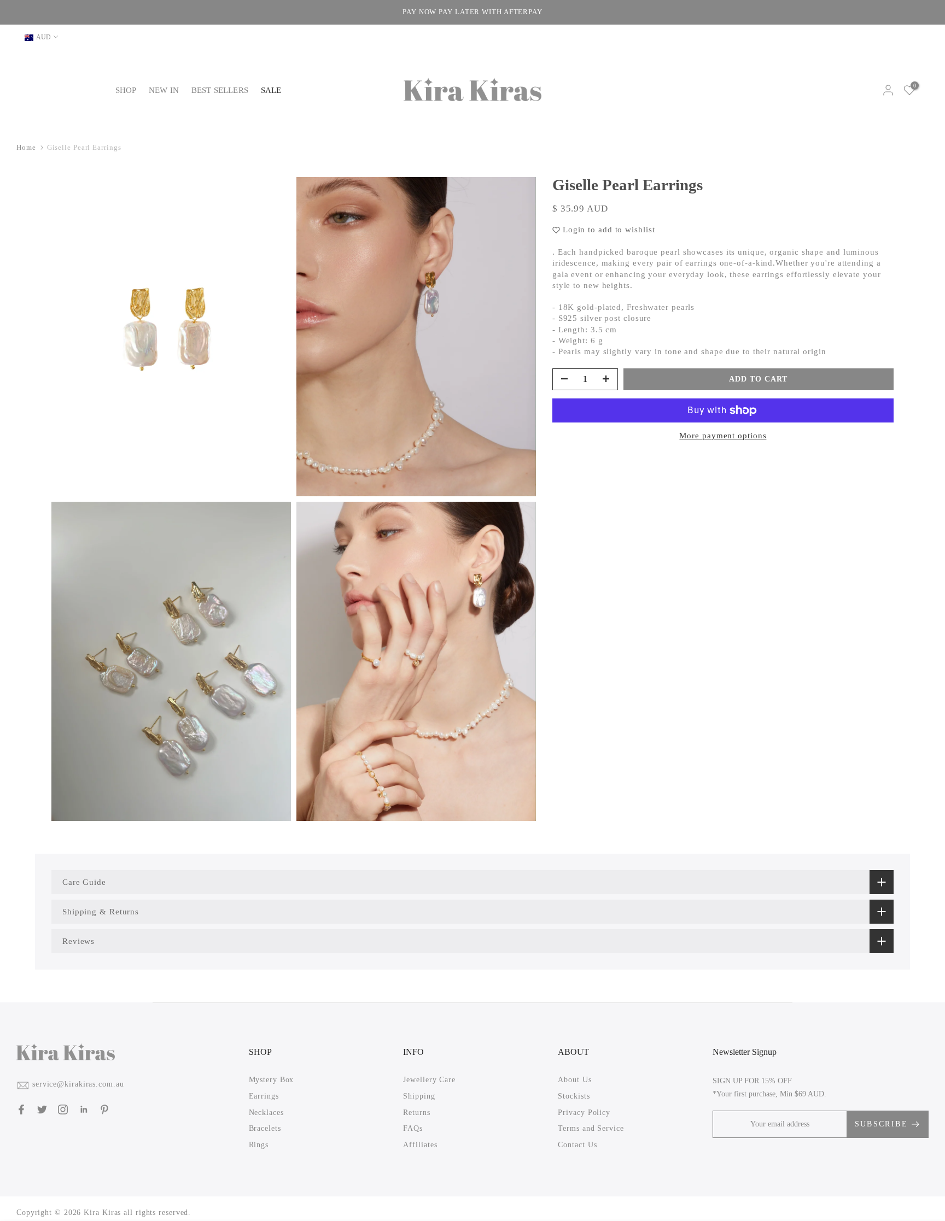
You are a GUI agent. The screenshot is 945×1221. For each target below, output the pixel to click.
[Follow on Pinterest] (104, 1109)
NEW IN (164, 90)
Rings (259, 1144)
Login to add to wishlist (609, 229)
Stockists (574, 1096)
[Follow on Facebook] (21, 1109)
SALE (271, 90)
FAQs (413, 1128)
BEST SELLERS (219, 90)
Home (26, 147)
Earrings (264, 1096)
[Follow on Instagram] (63, 1109)
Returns (416, 1112)
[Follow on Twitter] (42, 1109)
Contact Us (577, 1144)
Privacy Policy (584, 1112)
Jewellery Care (429, 1080)
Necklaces (266, 1112)
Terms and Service (590, 1128)
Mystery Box (271, 1080)
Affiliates (420, 1144)
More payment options (722, 435)
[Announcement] (475, 12)
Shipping (419, 1096)
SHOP (126, 90)
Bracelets (265, 1128)
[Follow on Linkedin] (84, 1109)
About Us (574, 1080)
